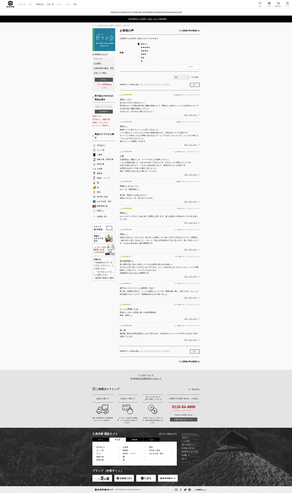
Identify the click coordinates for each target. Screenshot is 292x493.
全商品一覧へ (102, 217)
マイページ (98, 59)
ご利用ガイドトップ (108, 389)
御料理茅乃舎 (102, 206)
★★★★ (144, 51)
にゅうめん (103, 122)
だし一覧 (100, 150)
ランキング (22, 4)
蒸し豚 (123, 330)
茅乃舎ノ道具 (102, 197)
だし (30, 4)
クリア (190, 67)
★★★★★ (145, 47)
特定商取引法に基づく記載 (189, 451)
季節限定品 (40, 4)
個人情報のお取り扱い (188, 448)
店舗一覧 (184, 459)
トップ (94, 25)
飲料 (99, 192)
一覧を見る (195, 389)
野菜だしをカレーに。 (130, 186)
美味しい (124, 126)
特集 (75, 4)
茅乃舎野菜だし (127, 261)
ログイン (103, 80)
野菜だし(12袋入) (115, 25)
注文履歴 (97, 64)
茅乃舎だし (97, 119)
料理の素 (100, 164)
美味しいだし (126, 99)
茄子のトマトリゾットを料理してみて (137, 288)
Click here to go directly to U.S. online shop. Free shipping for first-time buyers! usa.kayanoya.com (146, 12)
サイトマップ (185, 462)
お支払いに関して (127, 399)
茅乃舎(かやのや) (103, 25)
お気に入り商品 (100, 73)
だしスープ (97, 126)
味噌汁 (95, 122)
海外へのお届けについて (188, 444)
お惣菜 (99, 169)
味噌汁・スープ (103, 178)
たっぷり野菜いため (129, 309)
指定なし (144, 44)
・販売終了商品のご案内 (104, 278)
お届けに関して (102, 399)
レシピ (67, 4)
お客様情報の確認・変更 (104, 68)
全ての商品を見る (169, 434)
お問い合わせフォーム (184, 419)
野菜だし (106, 126)
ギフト (59, 4)
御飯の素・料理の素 (105, 159)
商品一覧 (50, 4)
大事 (122, 156)
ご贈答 (99, 155)
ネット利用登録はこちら (104, 85)
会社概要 (184, 455)
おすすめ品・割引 (104, 201)
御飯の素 (106, 119)
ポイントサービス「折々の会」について (153, 398)
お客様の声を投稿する (190, 30)
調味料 (99, 173)
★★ (142, 58)
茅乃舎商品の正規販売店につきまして (146, 379)
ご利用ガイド (185, 437)
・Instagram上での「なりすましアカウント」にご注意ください (104, 265)
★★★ (143, 54)
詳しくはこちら (191, 115)
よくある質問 (185, 441)
